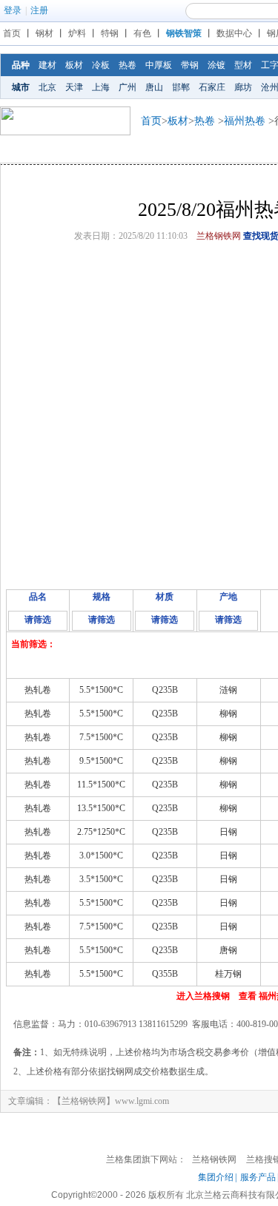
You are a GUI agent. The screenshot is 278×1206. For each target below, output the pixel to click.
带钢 (190, 65)
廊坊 (243, 87)
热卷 (127, 65)
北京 (47, 87)
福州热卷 (244, 120)
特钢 (110, 33)
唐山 (154, 87)
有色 (142, 33)
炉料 (77, 33)
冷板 (101, 65)
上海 (101, 87)
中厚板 (158, 65)
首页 (12, 33)
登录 (12, 10)
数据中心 (234, 33)
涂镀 (216, 65)
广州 (127, 87)
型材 (243, 65)
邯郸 (181, 87)
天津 (74, 87)
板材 (74, 65)
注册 (39, 10)
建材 (47, 65)
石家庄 (212, 87)
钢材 (44, 33)
